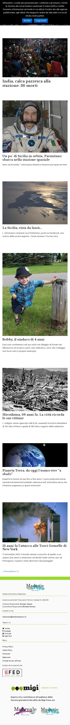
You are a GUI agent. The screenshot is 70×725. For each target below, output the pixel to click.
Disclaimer (6, 654)
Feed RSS (8, 636)
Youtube (7, 634)
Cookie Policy (7, 650)
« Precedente (9, 572)
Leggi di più (41, 21)
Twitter (7, 629)
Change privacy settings (11, 661)
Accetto (27, 21)
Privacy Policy (7, 647)
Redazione (6, 657)
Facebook (7, 631)
